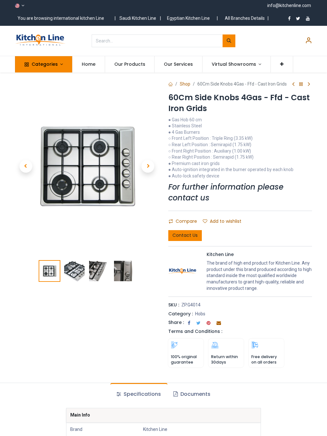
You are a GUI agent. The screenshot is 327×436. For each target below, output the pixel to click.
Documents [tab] (194, 394)
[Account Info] (308, 41)
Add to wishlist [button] (225, 221)
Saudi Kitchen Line (137, 18)
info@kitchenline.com (289, 5)
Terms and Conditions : (195, 331)
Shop (185, 83)
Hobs (200, 313)
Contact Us (185, 235)
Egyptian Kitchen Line (188, 18)
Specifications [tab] (141, 394)
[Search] (229, 40)
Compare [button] (186, 221)
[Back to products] (301, 84)
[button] (282, 64)
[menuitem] (88, 64)
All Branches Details (245, 18)
